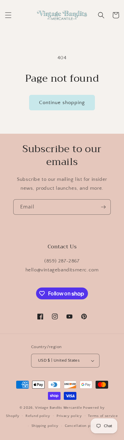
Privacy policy (69, 416)
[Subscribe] (103, 207)
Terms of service (103, 416)
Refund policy (37, 416)
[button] (8, 15)
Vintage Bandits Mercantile (58, 408)
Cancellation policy (82, 426)
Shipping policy (45, 426)
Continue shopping (62, 102)
